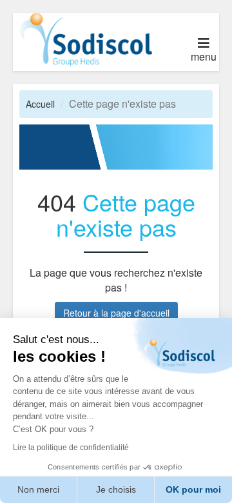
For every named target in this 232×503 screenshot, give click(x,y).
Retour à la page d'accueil (116, 312)
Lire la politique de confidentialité (71, 447)
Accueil (40, 103)
